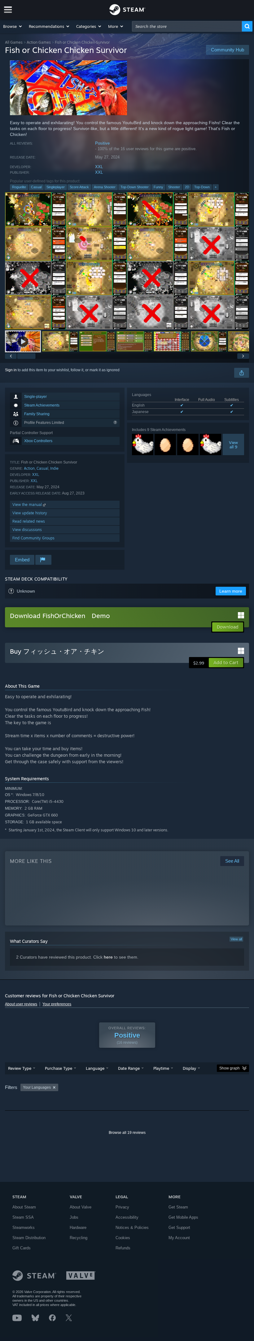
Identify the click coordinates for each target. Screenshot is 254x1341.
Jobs (74, 1217)
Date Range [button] (129, 1068)
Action (29, 468)
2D (187, 187)
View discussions (27, 529)
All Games (14, 42)
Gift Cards (21, 1248)
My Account (179, 1237)
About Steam (24, 1207)
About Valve (80, 1207)
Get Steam (178, 1207)
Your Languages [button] (37, 1087)
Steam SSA (23, 1217)
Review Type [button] (19, 1068)
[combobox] (187, 26)
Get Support (179, 1227)
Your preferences (56, 1004)
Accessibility (127, 1217)
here (108, 957)
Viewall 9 (233, 444)
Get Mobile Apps (183, 1217)
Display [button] (189, 1068)
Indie (54, 468)
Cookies (123, 1237)
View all (236, 939)
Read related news (28, 521)
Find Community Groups (33, 538)
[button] (13, 26)
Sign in (11, 370)
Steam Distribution (29, 1237)
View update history (29, 513)
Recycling (78, 1237)
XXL (99, 166)
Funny (158, 187)
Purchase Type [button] (58, 1068)
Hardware (78, 1227)
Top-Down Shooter (134, 187)
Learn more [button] (230, 591)
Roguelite (19, 187)
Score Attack (79, 187)
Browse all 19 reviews (127, 1132)
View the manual (27, 504)
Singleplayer (55, 187)
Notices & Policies (132, 1227)
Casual (36, 187)
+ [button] (216, 187)
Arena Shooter (105, 187)
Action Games (39, 42)
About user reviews (21, 1004)
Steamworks (23, 1227)
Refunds (123, 1248)
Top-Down (202, 187)
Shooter (174, 187)
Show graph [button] (229, 1068)
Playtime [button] (161, 1068)
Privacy (122, 1207)
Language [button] (95, 1068)
